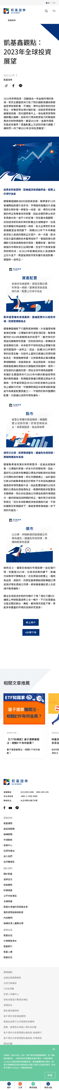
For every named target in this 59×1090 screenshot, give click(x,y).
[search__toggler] (46, 11)
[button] (48, 2)
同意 (50, 1075)
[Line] (20, 85)
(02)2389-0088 (27, 792)
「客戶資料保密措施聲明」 (36, 1055)
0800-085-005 (42, 792)
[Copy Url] (6, 85)
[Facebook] (13, 85)
